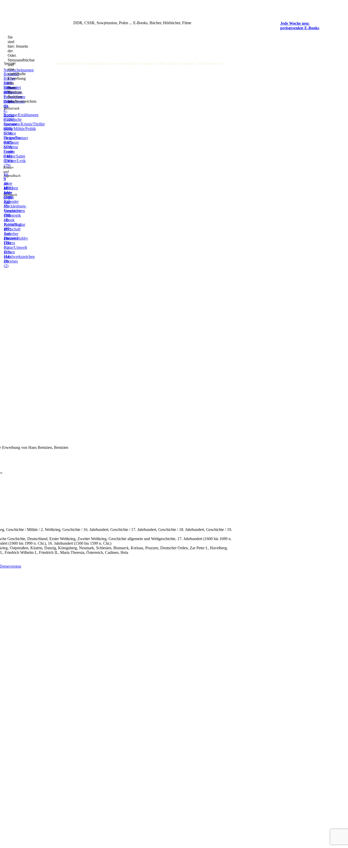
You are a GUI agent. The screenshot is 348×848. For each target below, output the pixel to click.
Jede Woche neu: (295, 23)
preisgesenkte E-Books (299, 28)
